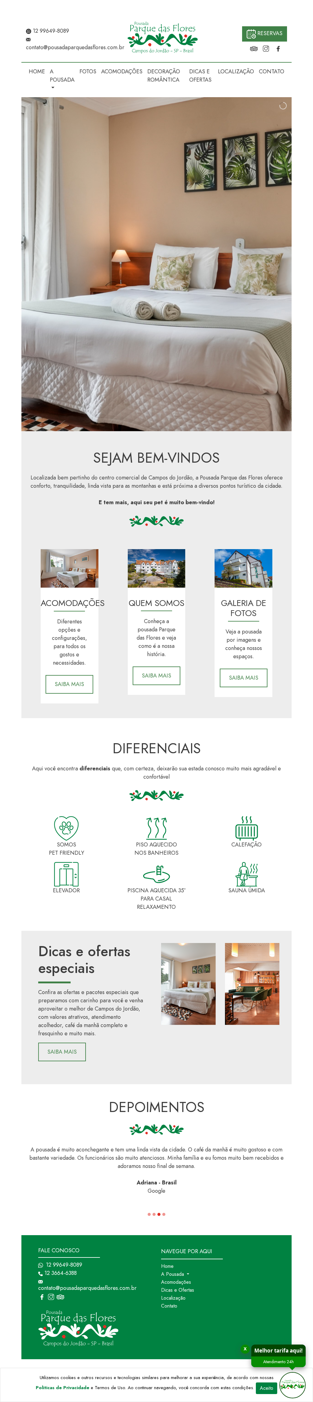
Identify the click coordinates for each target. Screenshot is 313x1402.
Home (167, 1266)
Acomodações (176, 1282)
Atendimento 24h (278, 1362)
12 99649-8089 (50, 31)
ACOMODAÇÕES (121, 71)
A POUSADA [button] (62, 76)
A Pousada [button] (173, 1274)
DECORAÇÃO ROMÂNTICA (163, 76)
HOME (37, 71)
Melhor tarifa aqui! (278, 1350)
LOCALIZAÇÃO (236, 71)
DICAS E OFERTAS (200, 76)
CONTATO (271, 71)
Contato (169, 1305)
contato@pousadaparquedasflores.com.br (75, 47)
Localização (173, 1297)
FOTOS (87, 71)
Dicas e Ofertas (177, 1290)
